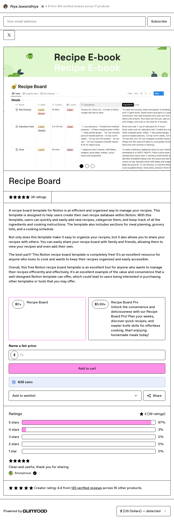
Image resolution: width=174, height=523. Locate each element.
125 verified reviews (86, 488)
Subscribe (159, 21)
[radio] (47, 318)
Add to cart (87, 368)
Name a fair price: (23, 346)
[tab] (81, 166)
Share (157, 396)
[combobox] (75, 396)
